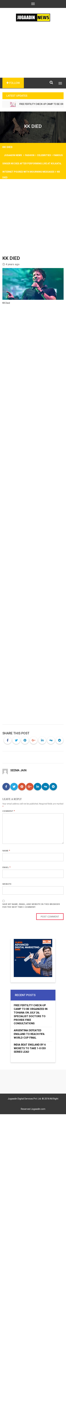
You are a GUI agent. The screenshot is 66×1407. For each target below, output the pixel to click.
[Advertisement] (33, 54)
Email (6, 867)
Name (6, 850)
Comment (8, 811)
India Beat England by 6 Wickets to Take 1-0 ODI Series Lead (30, 1048)
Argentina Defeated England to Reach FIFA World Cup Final (29, 1034)
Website (6, 884)
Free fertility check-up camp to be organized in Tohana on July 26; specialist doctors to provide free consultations (30, 1014)
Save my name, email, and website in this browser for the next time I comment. (31, 905)
